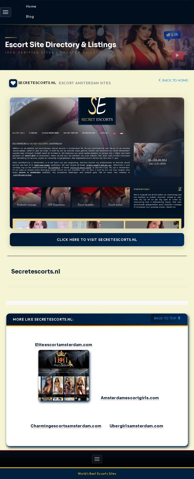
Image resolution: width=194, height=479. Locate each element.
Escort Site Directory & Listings (60, 45)
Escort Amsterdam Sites (85, 83)
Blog (30, 16)
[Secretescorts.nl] (97, 162)
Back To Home (175, 80)
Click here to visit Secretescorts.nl (97, 239)
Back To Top (165, 318)
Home (31, 6)
